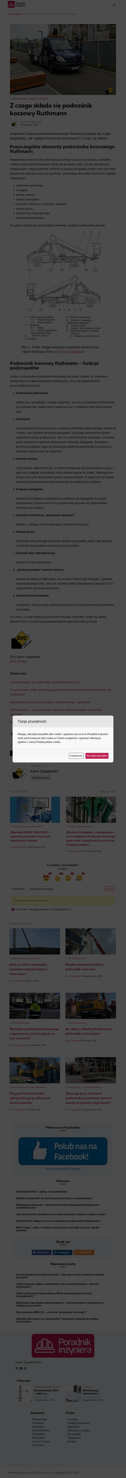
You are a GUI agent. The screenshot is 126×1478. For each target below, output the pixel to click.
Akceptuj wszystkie (97, 755)
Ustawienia (76, 755)
